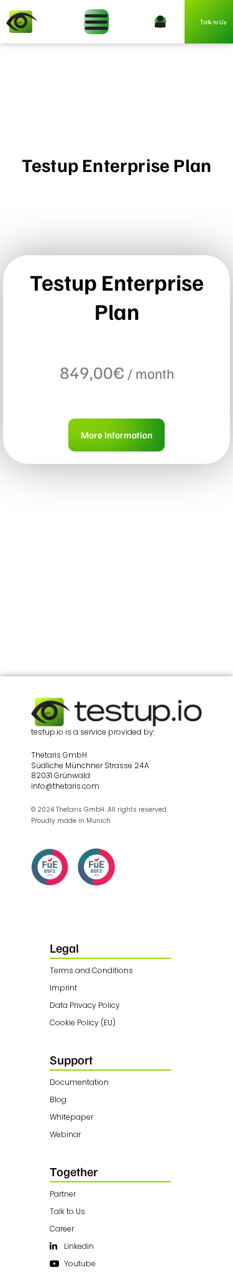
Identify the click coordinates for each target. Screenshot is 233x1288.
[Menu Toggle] (96, 21)
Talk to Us (213, 21)
